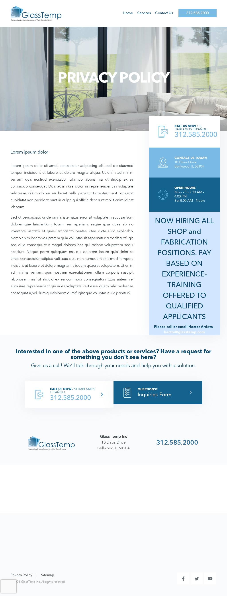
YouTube (210, 578)
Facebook (183, 578)
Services (144, 13)
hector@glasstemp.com (184, 332)
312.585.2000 (197, 13)
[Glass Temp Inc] (35, 13)
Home (128, 13)
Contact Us (164, 13)
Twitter (197, 578)
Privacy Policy (21, 575)
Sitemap (47, 575)
